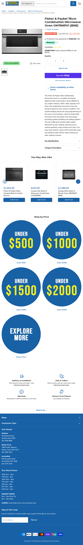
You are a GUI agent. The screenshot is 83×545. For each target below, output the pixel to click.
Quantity (48, 56)
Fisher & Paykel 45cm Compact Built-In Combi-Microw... (13, 193)
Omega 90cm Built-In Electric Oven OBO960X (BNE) (67, 193)
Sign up (34, 520)
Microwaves (21, 11)
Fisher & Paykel (53, 29)
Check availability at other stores (62, 88)
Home (4, 11)
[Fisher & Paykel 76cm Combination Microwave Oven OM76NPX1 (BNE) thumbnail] (4, 71)
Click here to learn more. (21, 385)
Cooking (11, 11)
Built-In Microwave (35, 11)
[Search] (73, 3)
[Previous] (5, 181)
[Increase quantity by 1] (63, 61)
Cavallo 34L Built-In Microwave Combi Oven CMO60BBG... (40, 193)
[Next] (78, 181)
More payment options (63, 80)
